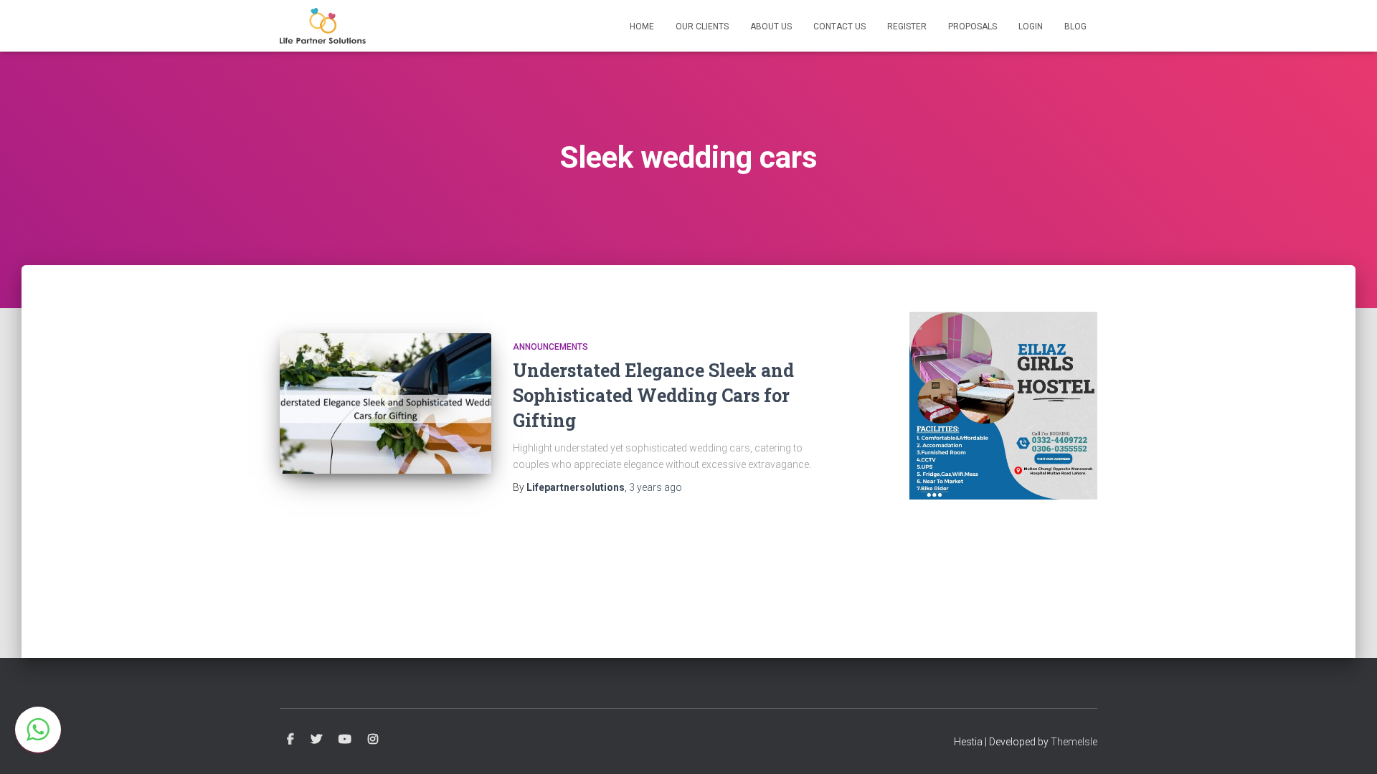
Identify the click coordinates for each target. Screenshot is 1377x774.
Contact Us (839, 27)
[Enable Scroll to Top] (1348, 745)
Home (642, 27)
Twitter (316, 739)
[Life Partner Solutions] (323, 26)
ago (655, 487)
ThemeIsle (1074, 741)
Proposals (972, 27)
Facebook (290, 739)
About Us (771, 27)
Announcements (550, 347)
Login (1030, 27)
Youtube (345, 739)
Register (907, 27)
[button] (38, 729)
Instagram (373, 739)
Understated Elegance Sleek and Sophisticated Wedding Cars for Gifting (653, 395)
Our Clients (702, 27)
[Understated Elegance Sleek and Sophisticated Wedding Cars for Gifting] (385, 403)
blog (1075, 27)
